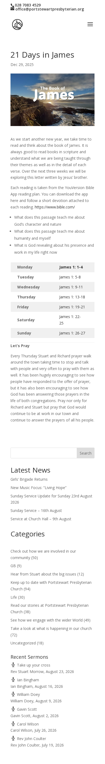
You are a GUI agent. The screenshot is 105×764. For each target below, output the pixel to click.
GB (13, 565)
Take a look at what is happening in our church (51, 628)
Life (13, 597)
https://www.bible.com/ (55, 207)
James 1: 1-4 (71, 267)
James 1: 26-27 (72, 333)
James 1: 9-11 (71, 286)
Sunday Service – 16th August (36, 510)
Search (86, 453)
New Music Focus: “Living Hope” (38, 487)
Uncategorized (23, 643)
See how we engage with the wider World (46, 620)
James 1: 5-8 (70, 277)
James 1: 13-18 (72, 296)
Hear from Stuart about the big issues (43, 574)
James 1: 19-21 (72, 306)
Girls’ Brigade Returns (29, 479)
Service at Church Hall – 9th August (40, 518)
